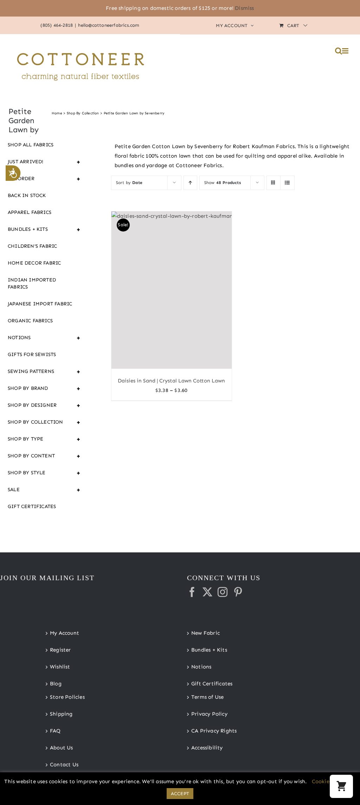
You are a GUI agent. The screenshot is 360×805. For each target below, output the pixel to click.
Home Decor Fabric (34, 263)
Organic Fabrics (30, 321)
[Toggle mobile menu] (345, 51)
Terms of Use (207, 697)
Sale (44, 490)
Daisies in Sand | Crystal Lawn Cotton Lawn (171, 381)
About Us (61, 747)
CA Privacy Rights (214, 731)
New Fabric (205, 633)
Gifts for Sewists (32, 354)
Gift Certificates (32, 506)
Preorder (44, 179)
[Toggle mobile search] (338, 51)
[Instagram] (222, 592)
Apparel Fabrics (29, 212)
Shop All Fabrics (30, 145)
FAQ (55, 731)
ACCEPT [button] (180, 793)
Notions (44, 338)
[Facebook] (192, 592)
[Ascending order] (190, 183)
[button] (341, 786)
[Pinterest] (238, 592)
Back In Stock (27, 195)
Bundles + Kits (44, 229)
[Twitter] (207, 592)
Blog (56, 683)
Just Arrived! (44, 162)
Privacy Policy (209, 714)
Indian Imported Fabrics (32, 283)
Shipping (61, 714)
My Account (64, 633)
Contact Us (64, 764)
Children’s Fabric (32, 246)
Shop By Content (44, 456)
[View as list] (287, 183)
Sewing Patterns (44, 371)
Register (60, 650)
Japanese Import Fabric (40, 304)
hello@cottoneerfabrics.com (108, 25)
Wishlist (60, 667)
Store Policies (67, 697)
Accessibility (207, 747)
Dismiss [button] (244, 8)
